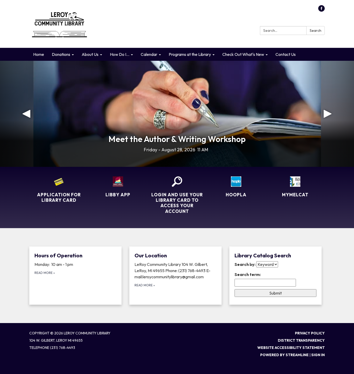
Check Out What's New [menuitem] (243, 54)
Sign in (318, 355)
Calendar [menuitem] (149, 54)
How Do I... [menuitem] (119, 54)
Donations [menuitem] (61, 54)
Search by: (245, 264)
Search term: (248, 274)
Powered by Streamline (284, 355)
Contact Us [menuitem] (285, 54)
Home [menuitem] (38, 54)
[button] (26, 114)
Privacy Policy (310, 333)
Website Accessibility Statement (291, 347)
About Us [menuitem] (90, 54)
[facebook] (321, 10)
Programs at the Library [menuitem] (190, 54)
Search (315, 30)
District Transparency (301, 340)
